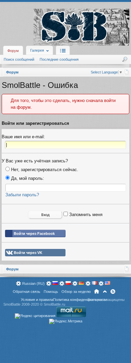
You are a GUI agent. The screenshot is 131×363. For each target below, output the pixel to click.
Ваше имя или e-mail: (23, 136)
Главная (96, 291)
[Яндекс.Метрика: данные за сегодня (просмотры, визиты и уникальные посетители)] (65, 321)
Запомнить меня (85, 214)
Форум (13, 51)
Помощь (51, 292)
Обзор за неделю (76, 292)
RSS (113, 291)
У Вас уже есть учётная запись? (35, 160)
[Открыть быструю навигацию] (127, 71)
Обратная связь (26, 292)
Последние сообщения (59, 59)
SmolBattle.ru (54, 304)
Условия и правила (37, 300)
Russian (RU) (33, 283)
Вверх (104, 291)
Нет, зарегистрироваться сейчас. (44, 169)
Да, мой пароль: (27, 178)
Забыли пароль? (22, 194)
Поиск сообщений (19, 59)
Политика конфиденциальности (80, 300)
